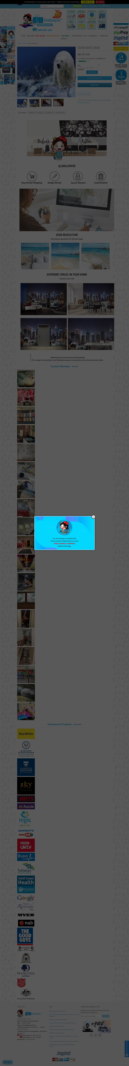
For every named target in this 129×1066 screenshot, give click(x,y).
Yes (69, 546)
